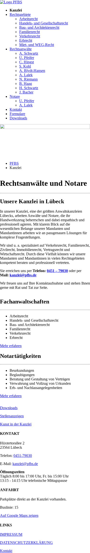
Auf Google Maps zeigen (19, 515)
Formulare (17, 114)
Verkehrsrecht (29, 36)
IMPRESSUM (11, 534)
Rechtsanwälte (21, 49)
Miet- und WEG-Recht (36, 45)
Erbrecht (25, 40)
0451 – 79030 (57, 271)
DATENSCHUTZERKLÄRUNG (26, 543)
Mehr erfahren (11, 346)
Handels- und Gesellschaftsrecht (43, 23)
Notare (15, 96)
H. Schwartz (28, 88)
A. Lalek (26, 75)
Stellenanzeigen (12, 416)
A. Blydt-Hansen (32, 71)
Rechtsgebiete (20, 14)
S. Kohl (25, 66)
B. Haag (25, 83)
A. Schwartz (28, 53)
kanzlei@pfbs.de (23, 275)
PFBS (14, 163)
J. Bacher (26, 92)
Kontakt (16, 109)
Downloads (18, 118)
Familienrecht (29, 32)
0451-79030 (22, 456)
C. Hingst (26, 62)
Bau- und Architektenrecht (39, 27)
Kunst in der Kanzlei (15, 424)
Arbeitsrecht (28, 19)
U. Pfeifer (26, 58)
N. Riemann (28, 79)
